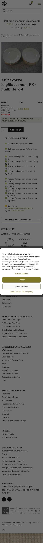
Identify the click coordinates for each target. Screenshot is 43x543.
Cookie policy (15, 292)
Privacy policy (27, 292)
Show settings (21, 286)
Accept (21, 280)
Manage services (21, 273)
